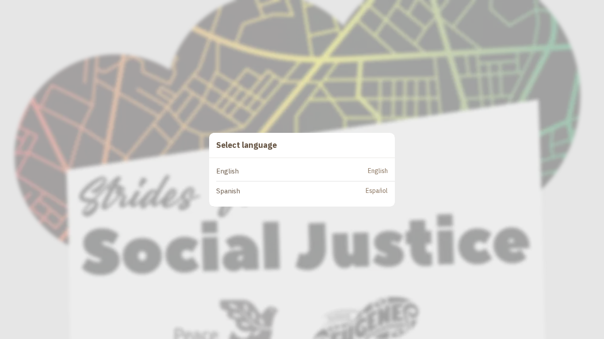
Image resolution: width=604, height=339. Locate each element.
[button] (305, 171)
